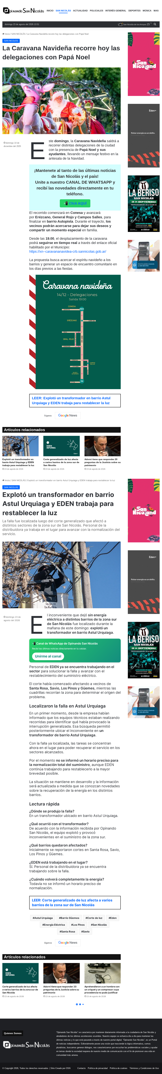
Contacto (81, 1068)
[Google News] (68, 415)
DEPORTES (134, 10)
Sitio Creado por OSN (60, 1068)
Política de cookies (118, 1068)
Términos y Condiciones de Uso (144, 1068)
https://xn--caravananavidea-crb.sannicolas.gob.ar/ (67, 251)
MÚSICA (147, 10)
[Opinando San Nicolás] (24, 11)
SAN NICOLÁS (63, 10)
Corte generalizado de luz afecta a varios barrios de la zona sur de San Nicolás (61, 462)
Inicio (7, 34)
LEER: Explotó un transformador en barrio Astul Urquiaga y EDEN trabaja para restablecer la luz (71, 400)
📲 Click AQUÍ (75, 203)
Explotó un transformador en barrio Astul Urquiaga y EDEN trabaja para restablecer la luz (18, 462)
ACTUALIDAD (80, 10)
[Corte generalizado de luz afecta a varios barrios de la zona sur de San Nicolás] (61, 446)
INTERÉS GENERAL (115, 10)
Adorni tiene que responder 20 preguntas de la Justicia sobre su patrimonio (102, 462)
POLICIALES (96, 10)
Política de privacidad (98, 1068)
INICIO (50, 10)
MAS (156, 10)
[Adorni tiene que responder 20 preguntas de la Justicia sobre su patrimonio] (102, 446)
